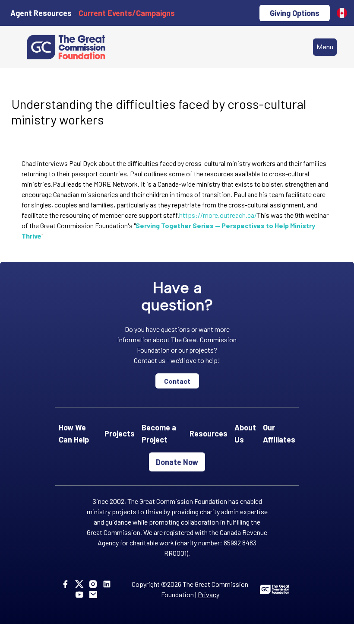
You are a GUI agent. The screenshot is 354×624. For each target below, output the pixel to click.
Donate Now (177, 462)
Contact (177, 381)
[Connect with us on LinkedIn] (108, 584)
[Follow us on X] (81, 584)
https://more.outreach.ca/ (218, 215)
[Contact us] (94, 594)
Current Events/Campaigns (127, 13)
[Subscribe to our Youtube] (81, 594)
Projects (119, 433)
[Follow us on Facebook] (67, 584)
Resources (209, 433)
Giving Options (294, 13)
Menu (324, 47)
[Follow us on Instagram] (94, 584)
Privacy (208, 594)
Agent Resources (41, 13)
